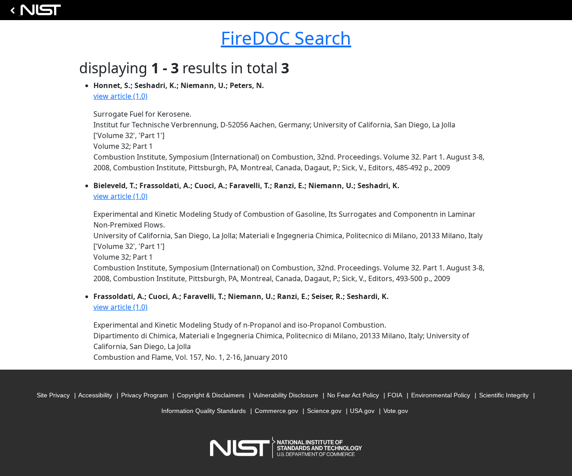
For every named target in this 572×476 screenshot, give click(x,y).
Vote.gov (395, 410)
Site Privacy (53, 395)
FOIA (394, 395)
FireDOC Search (286, 37)
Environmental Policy (440, 395)
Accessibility (95, 395)
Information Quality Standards (203, 410)
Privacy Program (144, 395)
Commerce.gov (276, 410)
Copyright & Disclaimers (210, 395)
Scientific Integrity (504, 395)
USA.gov (362, 410)
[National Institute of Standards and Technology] (34, 12)
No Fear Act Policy (353, 395)
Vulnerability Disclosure (285, 395)
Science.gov (324, 410)
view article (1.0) (120, 96)
